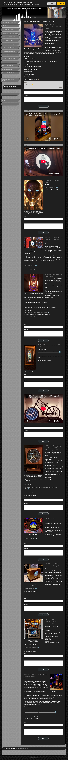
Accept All (61, 3)
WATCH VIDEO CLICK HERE (31, 647)
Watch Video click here (29, 588)
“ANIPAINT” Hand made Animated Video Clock (48, 352)
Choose (51, 3)
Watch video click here (50, 187)
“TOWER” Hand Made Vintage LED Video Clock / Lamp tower (40, 712)
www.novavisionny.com (23, 748)
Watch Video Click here (29, 538)
